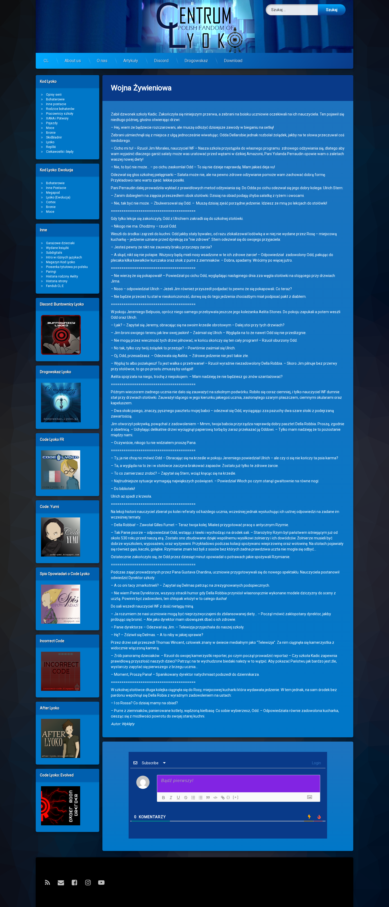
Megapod (53, 193)
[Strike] (184, 797)
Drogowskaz (196, 60)
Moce (50, 128)
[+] (236, 797)
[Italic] (169, 797)
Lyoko (50, 142)
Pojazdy (52, 123)
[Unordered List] (199, 797)
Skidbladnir (54, 137)
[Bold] (162, 797)
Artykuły (130, 60)
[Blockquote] (206, 797)
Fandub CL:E (55, 286)
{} (228, 797)
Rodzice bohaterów (60, 109)
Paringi (51, 272)
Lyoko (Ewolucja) (58, 197)
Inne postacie (56, 104)
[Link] (221, 797)
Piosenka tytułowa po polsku (67, 267)
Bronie (51, 133)
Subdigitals (54, 252)
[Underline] (177, 797)
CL (46, 60)
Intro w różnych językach (64, 257)
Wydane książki (57, 248)
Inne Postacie (56, 188)
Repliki (51, 147)
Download (233, 60)
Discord (161, 60)
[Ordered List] (192, 797)
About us (73, 60)
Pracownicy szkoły (59, 113)
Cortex (51, 202)
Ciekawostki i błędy (60, 152)
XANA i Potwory (57, 118)
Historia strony (56, 281)
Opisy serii (54, 94)
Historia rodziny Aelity (62, 276)
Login (316, 763)
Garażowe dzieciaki (60, 243)
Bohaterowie (55, 99)
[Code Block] (214, 797)
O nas (102, 60)
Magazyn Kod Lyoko (60, 262)
